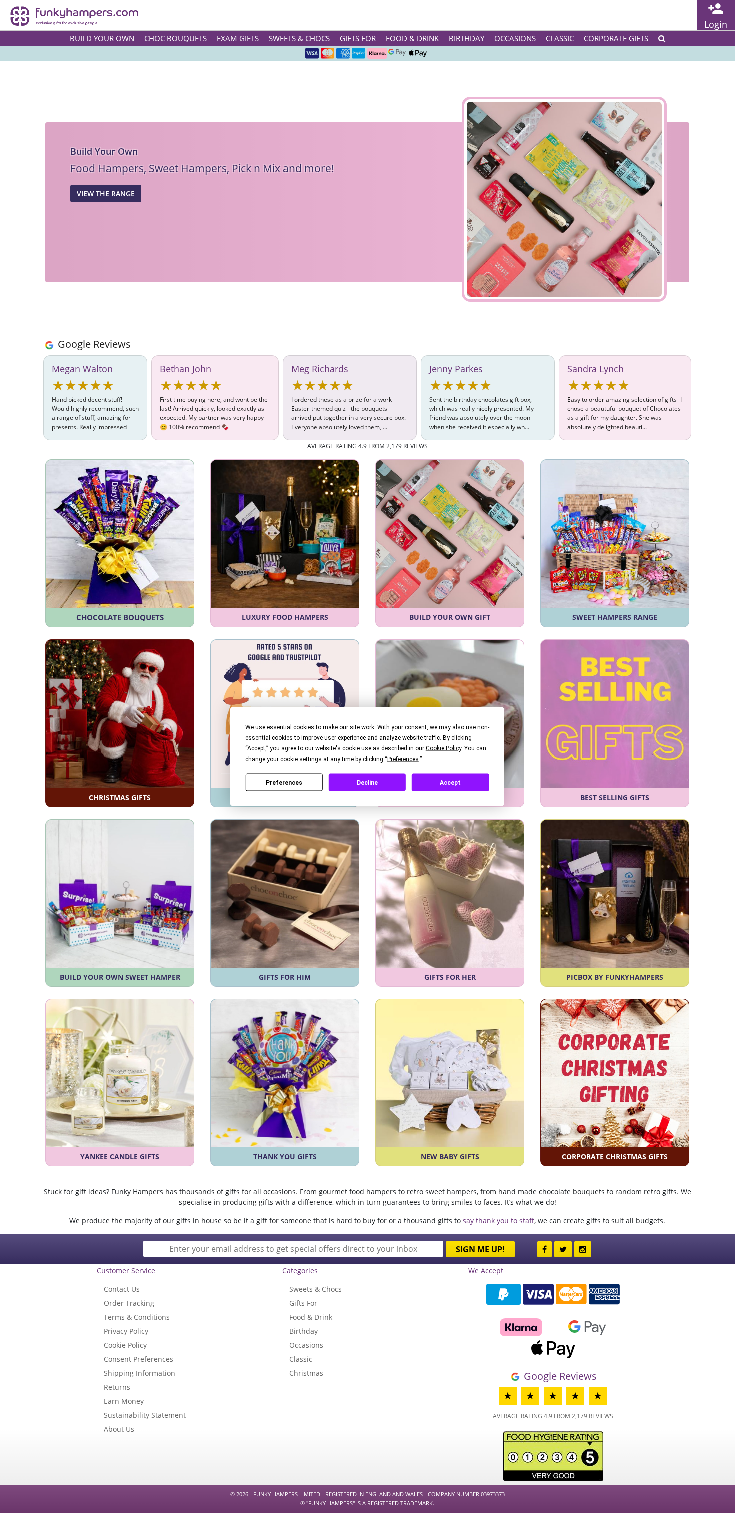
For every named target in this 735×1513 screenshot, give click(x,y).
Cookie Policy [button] (444, 748)
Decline (367, 782)
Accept (450, 782)
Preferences (284, 782)
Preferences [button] (403, 759)
